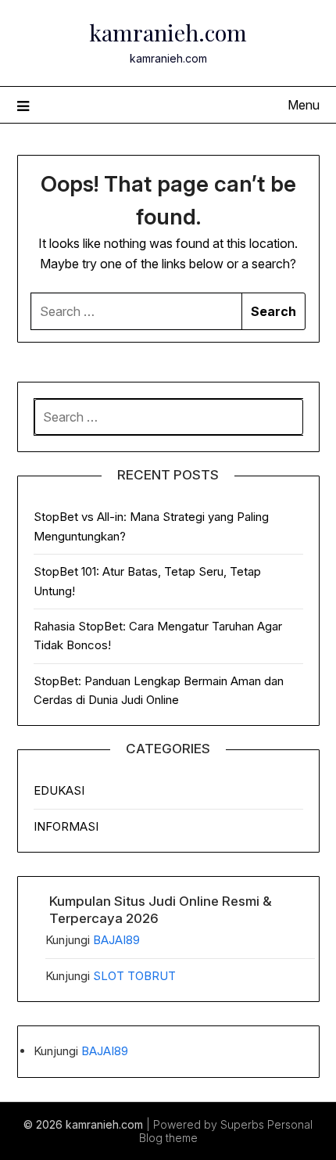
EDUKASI (59, 790)
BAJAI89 (116, 939)
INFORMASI (66, 826)
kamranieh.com (168, 32)
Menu (304, 105)
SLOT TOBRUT (134, 975)
